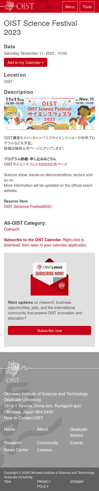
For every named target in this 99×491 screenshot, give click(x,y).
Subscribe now (49, 330)
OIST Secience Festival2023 (27, 206)
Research (13, 442)
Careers (44, 450)
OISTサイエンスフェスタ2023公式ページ (35, 164)
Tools (87, 6)
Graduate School (78, 432)
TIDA (7, 481)
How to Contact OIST (24, 418)
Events (76, 442)
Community (47, 442)
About (42, 429)
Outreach (12, 229)
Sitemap (77, 481)
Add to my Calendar (24, 62)
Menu (70, 6)
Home (9, 429)
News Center (16, 450)
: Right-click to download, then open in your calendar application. (45, 242)
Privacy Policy (44, 483)
